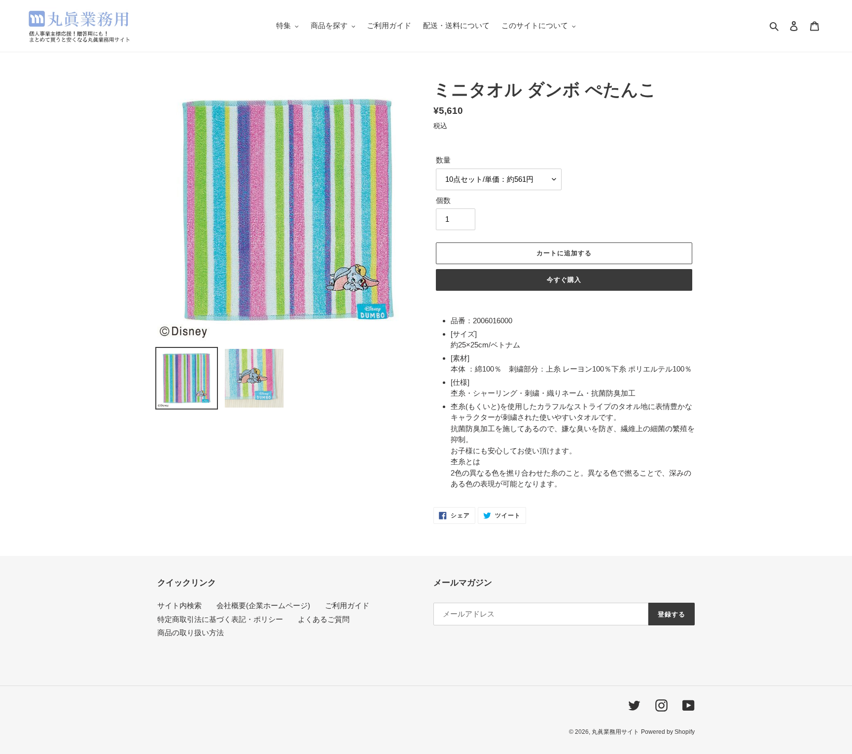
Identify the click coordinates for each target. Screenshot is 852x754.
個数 (443, 200)
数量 (443, 160)
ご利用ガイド (347, 605)
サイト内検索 (179, 605)
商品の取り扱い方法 (190, 632)
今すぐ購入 (564, 279)
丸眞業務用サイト (615, 731)
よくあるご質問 (324, 619)
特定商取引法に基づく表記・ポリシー (220, 619)
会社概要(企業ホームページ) (263, 605)
